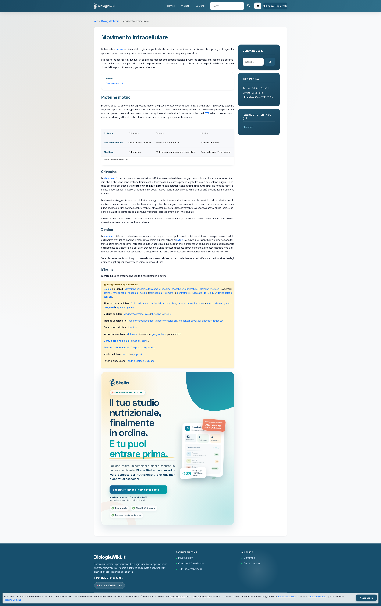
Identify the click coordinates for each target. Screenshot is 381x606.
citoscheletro (179, 289)
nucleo (143, 292)
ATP (207, 113)
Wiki (172, 5)
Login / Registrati (276, 6)
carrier (145, 340)
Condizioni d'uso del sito (191, 563)
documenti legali (12, 599)
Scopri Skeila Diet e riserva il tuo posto (136, 489)
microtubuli (193, 289)
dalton (179, 240)
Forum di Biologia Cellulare (140, 360)
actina (107, 292)
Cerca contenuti (252, 563)
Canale (137, 340)
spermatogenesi (125, 307)
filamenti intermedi (209, 289)
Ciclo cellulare (138, 303)
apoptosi (137, 354)
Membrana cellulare (135, 289)
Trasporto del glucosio (142, 347)
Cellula (107, 289)
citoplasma (152, 289)
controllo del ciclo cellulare (161, 303)
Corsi (201, 5)
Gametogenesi (223, 303)
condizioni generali (317, 596)
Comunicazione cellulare (118, 340)
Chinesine (248, 127)
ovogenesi (109, 307)
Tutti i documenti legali (190, 569)
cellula (119, 49)
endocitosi (184, 320)
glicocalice (165, 289)
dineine (108, 236)
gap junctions (159, 334)
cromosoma (155, 292)
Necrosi (126, 354)
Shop (187, 5)
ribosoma (133, 292)
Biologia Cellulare (110, 21)
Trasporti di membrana (116, 347)
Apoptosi (132, 327)
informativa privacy (286, 596)
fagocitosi (218, 320)
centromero (183, 292)
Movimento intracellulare (137, 314)
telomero (168, 292)
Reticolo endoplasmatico (140, 320)
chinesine (109, 178)
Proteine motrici (114, 83)
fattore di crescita (187, 303)
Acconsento (366, 597)
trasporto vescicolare (166, 320)
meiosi (210, 303)
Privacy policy (185, 557)
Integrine (133, 334)
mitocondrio (119, 292)
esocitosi (196, 320)
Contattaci (249, 557)
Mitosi (201, 303)
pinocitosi (207, 320)
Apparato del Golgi (202, 292)
